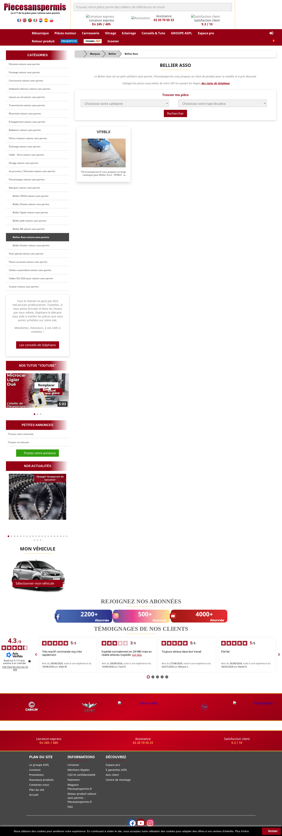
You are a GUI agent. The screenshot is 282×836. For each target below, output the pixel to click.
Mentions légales (79, 770)
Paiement (74, 780)
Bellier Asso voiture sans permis (30, 237)
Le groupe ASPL (39, 765)
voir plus (137, 654)
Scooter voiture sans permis (24, 286)
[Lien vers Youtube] (141, 823)
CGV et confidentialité (81, 775)
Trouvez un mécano (18, 442)
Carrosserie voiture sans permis (26, 80)
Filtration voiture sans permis (24, 64)
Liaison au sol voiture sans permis (27, 97)
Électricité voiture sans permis (25, 113)
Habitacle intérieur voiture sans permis (29, 88)
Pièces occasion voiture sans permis (28, 262)
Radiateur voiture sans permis (25, 130)
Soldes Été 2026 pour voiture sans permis (31, 278)
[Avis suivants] (279, 654)
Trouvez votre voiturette (21, 434)
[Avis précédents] (36, 654)
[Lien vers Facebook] (131, 823)
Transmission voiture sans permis (27, 105)
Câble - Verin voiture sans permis (26, 154)
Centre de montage (118, 780)
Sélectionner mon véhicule (35, 583)
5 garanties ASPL (116, 770)
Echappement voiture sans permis (27, 121)
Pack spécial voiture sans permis (26, 253)
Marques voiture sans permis (24, 187)
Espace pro (113, 765)
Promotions (36, 775)
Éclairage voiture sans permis (24, 146)
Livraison (35, 770)
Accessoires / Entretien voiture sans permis (32, 171)
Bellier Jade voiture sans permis (29, 220)
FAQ (70, 807)
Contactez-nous (39, 785)
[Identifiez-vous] (271, 33)
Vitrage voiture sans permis (23, 163)
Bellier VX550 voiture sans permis (30, 196)
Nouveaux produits (41, 780)
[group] (37, 390)
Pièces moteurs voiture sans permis (28, 138)
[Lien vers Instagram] (150, 823)
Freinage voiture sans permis (24, 72)
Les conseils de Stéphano (37, 345)
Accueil (33, 795)
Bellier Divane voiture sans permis (30, 204)
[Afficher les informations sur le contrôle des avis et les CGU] (29, 661)
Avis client (112, 775)
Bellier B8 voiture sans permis (28, 229)
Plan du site (36, 790)
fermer (272, 831)
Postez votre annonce (39, 453)
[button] (40, 33)
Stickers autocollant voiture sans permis (30, 270)
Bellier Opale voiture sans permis (30, 212)
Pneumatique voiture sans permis (27, 179)
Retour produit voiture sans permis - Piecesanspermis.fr (82, 798)
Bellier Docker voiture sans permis (30, 245)
